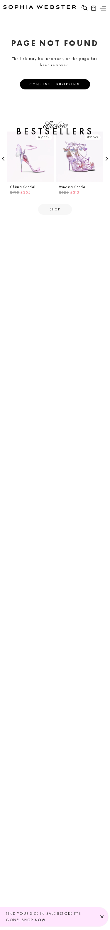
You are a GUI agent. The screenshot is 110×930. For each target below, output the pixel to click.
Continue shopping (55, 84)
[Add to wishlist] (49, 136)
